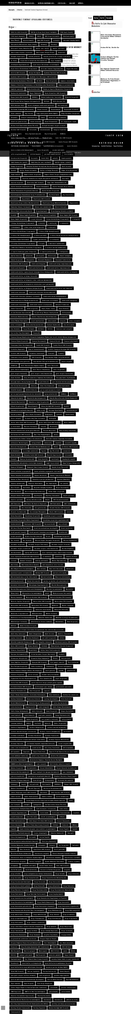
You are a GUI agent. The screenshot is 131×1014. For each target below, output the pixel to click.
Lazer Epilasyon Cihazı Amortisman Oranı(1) (57, 552)
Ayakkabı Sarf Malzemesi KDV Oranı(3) (43, 77)
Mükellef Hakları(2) (45, 617)
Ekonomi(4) (30, 260)
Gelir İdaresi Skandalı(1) (41, 369)
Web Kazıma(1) (15, 951)
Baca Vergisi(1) (51, 81)
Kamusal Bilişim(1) (17, 467)
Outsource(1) (66, 658)
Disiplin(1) (14, 199)
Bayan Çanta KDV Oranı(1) (19, 97)
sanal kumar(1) (29, 715)
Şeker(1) (48, 723)
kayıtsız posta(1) (17, 499)
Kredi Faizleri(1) (67, 528)
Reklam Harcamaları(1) (70, 695)
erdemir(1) (64, 317)
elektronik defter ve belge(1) (67, 272)
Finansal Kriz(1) (55, 341)
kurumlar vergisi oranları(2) (21, 548)
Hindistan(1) (70, 414)
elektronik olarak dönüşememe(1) (54, 296)
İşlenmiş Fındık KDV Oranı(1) (33, 455)
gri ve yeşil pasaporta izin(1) (51, 390)
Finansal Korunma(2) (39, 341)
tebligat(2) (37, 804)
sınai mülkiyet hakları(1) (19, 756)
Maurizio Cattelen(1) (62, 577)
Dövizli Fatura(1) (60, 207)
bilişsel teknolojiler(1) (29, 117)
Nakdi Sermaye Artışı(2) (28, 626)
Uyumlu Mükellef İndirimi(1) (54, 861)
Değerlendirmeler (46, 3)
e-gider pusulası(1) (39, 239)
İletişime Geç (96, 146)
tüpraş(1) (70, 833)
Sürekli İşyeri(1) (34, 788)
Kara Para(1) (15, 487)
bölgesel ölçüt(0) (60, 129)
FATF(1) (50, 329)
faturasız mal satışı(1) (64, 329)
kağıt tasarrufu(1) (53, 463)
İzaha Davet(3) (43, 459)
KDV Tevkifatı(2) (70, 504)
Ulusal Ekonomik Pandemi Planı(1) (64, 853)
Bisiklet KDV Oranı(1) (18, 129)
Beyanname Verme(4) (71, 109)
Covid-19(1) (45, 158)
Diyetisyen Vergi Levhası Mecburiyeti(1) (25, 203)
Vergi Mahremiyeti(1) (72, 910)
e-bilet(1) (41, 223)
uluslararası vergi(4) (18, 861)
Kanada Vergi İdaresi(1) (60, 467)
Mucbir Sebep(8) (67, 605)
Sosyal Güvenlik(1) (46, 768)
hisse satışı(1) (16, 418)
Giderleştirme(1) (63, 386)
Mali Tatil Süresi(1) (56, 569)
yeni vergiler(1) (44, 975)
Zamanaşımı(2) (16, 1012)
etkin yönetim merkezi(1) (34, 325)
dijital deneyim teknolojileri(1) (22, 186)
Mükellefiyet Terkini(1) (19, 621)
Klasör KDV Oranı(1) (56, 512)
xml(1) (65, 951)
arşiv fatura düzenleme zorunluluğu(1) (46, 64)
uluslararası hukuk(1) (53, 857)
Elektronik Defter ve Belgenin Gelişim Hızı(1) (27, 288)
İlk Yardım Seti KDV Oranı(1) (20, 434)
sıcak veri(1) (36, 747)
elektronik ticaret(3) (18, 304)
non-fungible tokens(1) (44, 642)
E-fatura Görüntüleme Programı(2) (23, 231)
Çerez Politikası (24, 145)
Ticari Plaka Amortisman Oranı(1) (37, 825)
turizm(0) (32, 837)
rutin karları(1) (16, 707)
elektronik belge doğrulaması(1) (60, 264)
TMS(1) (74, 825)
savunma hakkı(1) (17, 723)
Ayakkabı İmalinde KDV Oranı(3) (55, 73)
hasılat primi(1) (16, 414)
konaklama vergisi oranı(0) (53, 516)
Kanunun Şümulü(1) (63, 479)
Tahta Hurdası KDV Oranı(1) (60, 792)
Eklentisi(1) (52, 256)
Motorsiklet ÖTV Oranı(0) (63, 601)
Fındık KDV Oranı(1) (43, 345)
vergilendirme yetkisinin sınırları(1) (23, 939)
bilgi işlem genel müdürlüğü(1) (47, 113)
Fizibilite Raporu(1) (18, 349)
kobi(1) (69, 512)
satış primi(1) (66, 719)
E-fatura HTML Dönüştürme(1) (49, 231)
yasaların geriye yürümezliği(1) (57, 967)
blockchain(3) (45, 129)
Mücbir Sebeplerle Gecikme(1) (21, 609)
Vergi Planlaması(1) (37, 918)
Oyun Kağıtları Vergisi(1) (19, 662)
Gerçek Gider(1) (43, 382)
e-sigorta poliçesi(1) (47, 251)
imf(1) (56, 434)
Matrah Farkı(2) (46, 577)
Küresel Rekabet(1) (70, 540)
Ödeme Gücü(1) (33, 646)
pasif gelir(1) (50, 670)
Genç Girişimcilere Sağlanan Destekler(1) (38, 377)
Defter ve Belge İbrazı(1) (49, 170)
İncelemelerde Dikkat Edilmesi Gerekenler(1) (26, 438)
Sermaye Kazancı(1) (34, 735)
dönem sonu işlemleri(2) (43, 207)
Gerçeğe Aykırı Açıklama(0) (65, 377)
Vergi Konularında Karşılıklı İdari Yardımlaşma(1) (27, 910)
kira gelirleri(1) (40, 508)
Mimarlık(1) (15, 593)
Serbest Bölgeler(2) (37, 727)
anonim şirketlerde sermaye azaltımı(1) (57, 56)
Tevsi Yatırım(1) (32, 817)
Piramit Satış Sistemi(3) (50, 674)
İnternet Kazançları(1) (18, 447)
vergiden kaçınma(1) (51, 935)
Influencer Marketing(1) (19, 443)
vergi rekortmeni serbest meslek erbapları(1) (27, 926)
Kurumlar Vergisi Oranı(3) (61, 544)
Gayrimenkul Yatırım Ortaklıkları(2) (45, 361)
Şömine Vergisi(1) (17, 768)
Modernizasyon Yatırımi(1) (62, 593)
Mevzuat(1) (69, 589)
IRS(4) (56, 447)
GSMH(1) (63, 394)
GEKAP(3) (14, 365)
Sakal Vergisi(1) (51, 711)
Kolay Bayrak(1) (16, 516)
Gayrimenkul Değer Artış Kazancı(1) (57, 357)
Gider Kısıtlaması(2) (47, 386)
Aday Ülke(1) (15, 40)
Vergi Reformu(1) (17, 922)
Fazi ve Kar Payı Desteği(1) (20, 333)
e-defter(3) (53, 223)
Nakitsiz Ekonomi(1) (65, 634)
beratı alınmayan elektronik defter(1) (41, 105)
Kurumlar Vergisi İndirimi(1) (38, 544)
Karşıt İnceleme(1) (62, 487)
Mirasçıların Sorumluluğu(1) (32, 593)
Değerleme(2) (15, 174)
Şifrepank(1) (15, 751)
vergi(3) (67, 869)
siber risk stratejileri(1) (20, 747)
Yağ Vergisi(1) (40, 955)
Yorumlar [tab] (109, 18)
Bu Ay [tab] (96, 18)
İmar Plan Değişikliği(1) (42, 434)
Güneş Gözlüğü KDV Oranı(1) (50, 406)
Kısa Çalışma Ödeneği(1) (38, 512)
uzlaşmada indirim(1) (29, 865)
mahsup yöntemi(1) (41, 560)
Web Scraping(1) (29, 951)
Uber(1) (13, 849)
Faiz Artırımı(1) (69, 325)
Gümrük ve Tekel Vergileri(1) (39, 402)
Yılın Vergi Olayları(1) (44, 983)
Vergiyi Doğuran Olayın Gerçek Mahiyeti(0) (26, 943)
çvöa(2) (55, 158)
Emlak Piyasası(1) (17, 308)
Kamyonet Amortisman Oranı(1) (37, 467)
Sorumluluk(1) (32, 768)
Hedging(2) (49, 414)
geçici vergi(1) (67, 361)
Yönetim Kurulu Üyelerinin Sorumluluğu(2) (25, 999)
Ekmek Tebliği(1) (65, 256)
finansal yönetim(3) (71, 341)
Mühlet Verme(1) (51, 613)
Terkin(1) (33, 813)
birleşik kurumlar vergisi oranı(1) (54, 125)
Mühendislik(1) (37, 613)
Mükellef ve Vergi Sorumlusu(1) (67, 617)
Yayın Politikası (48, 145)
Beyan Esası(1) (42, 109)
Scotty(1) (38, 723)
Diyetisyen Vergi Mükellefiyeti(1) (54, 203)
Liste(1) (13, 560)
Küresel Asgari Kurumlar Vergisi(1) (47, 540)
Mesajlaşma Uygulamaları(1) (38, 585)
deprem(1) (65, 178)
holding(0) (52, 418)
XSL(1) (73, 951)
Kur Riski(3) (27, 540)
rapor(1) (47, 690)
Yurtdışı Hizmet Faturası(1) (20, 1008)
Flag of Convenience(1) (36, 349)
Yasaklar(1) (15, 963)
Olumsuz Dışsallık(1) (18, 650)
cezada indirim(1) (58, 150)
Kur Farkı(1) (15, 540)
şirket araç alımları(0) (39, 756)
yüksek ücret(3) (72, 999)
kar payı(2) (64, 483)
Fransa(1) (51, 353)
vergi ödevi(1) (54, 914)
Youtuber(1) (59, 999)
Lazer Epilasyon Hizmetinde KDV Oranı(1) (25, 556)
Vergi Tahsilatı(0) (17, 930)
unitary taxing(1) (35, 861)
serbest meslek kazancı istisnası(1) (23, 731)
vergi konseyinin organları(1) (68, 906)
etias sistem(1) (74, 321)
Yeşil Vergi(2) (29, 983)
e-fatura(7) (52, 227)
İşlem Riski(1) (15, 455)
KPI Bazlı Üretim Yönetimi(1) (20, 528)
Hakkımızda (15, 145)
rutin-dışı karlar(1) (60, 703)
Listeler (61, 3)
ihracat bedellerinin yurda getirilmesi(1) (25, 430)
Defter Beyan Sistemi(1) (28, 170)
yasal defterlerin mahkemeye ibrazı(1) (58, 963)
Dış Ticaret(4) (68, 195)
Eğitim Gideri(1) (16, 256)
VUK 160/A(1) (66, 947)
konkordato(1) (16, 524)
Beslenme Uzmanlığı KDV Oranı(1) (22, 109)
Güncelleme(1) (33, 406)
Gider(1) (34, 386)
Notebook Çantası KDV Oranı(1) (66, 642)
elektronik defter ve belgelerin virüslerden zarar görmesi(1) (32, 284)
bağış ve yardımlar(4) (66, 85)
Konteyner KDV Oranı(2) (33, 524)
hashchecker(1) (72, 410)
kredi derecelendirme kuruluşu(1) (46, 528)
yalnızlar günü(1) (55, 955)
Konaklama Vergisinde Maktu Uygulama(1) (25, 520)
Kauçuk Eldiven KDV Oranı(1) (20, 495)
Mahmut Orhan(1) (26, 560)
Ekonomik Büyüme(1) (45, 260)
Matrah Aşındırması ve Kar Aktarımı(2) (24, 577)
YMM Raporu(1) (16, 991)
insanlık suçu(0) (71, 443)
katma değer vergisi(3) (56, 491)
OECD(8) (44, 646)
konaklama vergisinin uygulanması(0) (56, 520)
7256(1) (31, 36)
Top (3, 1008)
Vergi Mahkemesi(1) (55, 910)
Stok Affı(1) (37, 780)
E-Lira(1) (42, 243)
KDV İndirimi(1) (55, 504)
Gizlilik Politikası (36, 145)
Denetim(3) (15, 178)
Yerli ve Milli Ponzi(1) (54, 979)
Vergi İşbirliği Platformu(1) (36, 894)
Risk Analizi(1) (66, 699)
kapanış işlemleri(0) (18, 483)
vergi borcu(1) (16, 878)
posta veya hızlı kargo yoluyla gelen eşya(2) (47, 682)
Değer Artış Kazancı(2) (69, 170)
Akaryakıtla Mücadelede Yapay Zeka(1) (24, 44)
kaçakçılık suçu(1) (69, 459)
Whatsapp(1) (43, 951)
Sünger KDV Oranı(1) (71, 784)
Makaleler (29, 3)
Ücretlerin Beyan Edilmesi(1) (21, 853)
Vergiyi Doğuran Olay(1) (48, 939)
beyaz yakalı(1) (16, 113)
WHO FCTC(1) (55, 951)
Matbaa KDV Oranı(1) (42, 573)
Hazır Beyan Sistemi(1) (33, 414)
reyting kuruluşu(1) (51, 699)
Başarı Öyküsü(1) (35, 93)
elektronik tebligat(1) (69, 300)
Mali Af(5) (14, 565)
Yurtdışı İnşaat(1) (39, 1008)
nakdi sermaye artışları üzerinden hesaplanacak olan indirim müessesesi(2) (37, 630)
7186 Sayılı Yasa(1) (66, 32)
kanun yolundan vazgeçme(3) (21, 471)
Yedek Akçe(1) (64, 971)
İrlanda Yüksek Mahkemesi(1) (40, 447)
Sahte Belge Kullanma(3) (19, 711)
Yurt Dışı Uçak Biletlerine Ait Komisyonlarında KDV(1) (29, 1004)
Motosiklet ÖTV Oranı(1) (40, 605)
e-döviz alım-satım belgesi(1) (34, 227)
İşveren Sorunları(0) (27, 459)
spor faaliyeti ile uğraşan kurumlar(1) (46, 772)
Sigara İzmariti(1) (39, 751)
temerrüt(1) (63, 808)
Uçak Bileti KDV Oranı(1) (42, 849)
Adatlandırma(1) (68, 36)
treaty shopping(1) (40, 833)
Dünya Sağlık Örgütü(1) (28, 215)
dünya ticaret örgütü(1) (48, 215)
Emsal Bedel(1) (64, 308)
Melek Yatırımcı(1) (33, 581)
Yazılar (13, 138)
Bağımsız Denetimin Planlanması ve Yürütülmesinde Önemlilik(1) (33, 85)
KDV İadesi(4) (15, 504)
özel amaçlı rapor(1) (57, 662)
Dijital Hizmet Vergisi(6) (50, 190)
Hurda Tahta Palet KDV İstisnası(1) (23, 422)
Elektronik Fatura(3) (18, 292)
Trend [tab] (90, 18)
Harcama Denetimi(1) (56, 410)
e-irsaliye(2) (54, 239)
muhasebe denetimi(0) (43, 609)
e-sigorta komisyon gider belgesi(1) (23, 251)
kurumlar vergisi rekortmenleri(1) (46, 548)
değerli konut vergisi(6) (32, 174)
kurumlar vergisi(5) (18, 544)
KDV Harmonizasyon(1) (60, 499)
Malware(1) (70, 569)
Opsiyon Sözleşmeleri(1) (19, 654)
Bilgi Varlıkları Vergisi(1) (70, 113)
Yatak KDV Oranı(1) (17, 971)
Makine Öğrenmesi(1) (59, 560)
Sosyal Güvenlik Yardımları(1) (67, 768)
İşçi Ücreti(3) (54, 451)
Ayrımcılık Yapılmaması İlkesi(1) (22, 81)
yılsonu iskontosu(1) (68, 987)
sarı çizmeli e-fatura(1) (50, 719)
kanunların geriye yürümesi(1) (43, 479)
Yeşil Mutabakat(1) (72, 979)
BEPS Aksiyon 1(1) (59, 101)
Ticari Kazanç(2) (16, 825)
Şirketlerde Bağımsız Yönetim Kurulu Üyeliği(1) (46, 760)
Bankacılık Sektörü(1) (18, 93)
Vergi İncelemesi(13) (40, 890)
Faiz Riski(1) (15, 329)
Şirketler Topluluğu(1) (18, 760)
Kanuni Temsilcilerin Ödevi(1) (60, 475)
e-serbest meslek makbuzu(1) (55, 247)
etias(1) (63, 321)
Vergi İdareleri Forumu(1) (20, 890)
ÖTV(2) (55, 658)
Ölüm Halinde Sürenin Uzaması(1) (62, 646)
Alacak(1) (54, 44)
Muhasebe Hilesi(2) (61, 609)
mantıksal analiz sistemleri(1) (21, 573)
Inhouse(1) (48, 443)
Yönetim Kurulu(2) (44, 996)
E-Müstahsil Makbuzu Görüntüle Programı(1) (26, 247)
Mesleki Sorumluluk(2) (54, 589)
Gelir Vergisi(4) (59, 369)
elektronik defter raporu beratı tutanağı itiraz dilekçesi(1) (32, 272)
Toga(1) (13, 829)
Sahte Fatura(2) (37, 711)
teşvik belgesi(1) (17, 817)
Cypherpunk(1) (66, 158)
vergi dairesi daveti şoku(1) (20, 886)
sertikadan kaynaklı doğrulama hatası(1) (41, 743)
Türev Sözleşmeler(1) (18, 837)
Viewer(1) (14, 947)
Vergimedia (38, 138)
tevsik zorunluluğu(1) (48, 817)
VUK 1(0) (55, 947)
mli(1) (47, 593)
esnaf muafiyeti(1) (37, 321)
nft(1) (62, 638)
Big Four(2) (29, 113)
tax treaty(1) (15, 804)
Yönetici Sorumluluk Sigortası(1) (22, 996)
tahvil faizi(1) (15, 796)
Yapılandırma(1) (16, 959)
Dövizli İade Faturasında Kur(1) (21, 211)
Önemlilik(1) (33, 650)
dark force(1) (66, 166)
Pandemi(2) (50, 666)
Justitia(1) (55, 459)
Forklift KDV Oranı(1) (18, 353)
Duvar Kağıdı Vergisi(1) (19, 219)
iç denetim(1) (15, 426)
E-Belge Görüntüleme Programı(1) (22, 223)
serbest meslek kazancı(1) (56, 727)
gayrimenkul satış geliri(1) (20, 361)
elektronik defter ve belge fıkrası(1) (24, 276)
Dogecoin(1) (74, 203)
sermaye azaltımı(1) (17, 735)
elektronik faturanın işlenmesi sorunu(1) (25, 296)
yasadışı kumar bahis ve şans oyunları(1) (65, 959)
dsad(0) (13, 215)
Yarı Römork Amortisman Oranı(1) (36, 959)
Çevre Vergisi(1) (43, 150)
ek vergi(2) (40, 256)
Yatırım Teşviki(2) (34, 971)
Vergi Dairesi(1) (54, 882)
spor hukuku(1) (68, 772)
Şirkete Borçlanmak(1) (58, 756)
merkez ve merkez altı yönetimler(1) (56, 581)
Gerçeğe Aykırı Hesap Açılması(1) (22, 382)
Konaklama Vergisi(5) (32, 516)
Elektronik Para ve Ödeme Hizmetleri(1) (24, 300)
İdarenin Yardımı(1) (30, 426)
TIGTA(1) (55, 825)
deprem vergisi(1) (17, 182)
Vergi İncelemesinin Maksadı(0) (62, 890)
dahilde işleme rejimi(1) (63, 162)
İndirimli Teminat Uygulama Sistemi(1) (59, 438)
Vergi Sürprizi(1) (66, 926)
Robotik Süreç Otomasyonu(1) (39, 703)
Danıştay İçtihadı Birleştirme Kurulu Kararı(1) (42, 166)
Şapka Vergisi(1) (32, 719)
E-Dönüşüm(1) (15, 227)
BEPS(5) (46, 101)
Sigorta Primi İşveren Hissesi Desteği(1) (63, 751)
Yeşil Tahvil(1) (15, 983)
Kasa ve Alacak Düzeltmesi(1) (35, 491)
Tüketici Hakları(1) (57, 833)
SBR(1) (28, 723)
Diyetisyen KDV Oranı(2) (42, 199)
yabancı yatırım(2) (26, 955)
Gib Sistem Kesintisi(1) (19, 386)
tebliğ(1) (27, 804)
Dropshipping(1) (41, 211)
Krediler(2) (63, 532)
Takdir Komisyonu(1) (31, 796)
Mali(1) (72, 560)
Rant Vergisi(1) (35, 690)
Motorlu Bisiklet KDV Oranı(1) (36, 597)
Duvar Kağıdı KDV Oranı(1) (68, 215)
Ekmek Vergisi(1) (17, 260)
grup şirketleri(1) (51, 394)
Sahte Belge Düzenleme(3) (62, 707)
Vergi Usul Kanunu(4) (18, 935)
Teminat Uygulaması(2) (19, 813)
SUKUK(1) (57, 784)
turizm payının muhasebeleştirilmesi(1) (24, 841)
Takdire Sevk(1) (47, 796)
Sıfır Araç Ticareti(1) (52, 747)
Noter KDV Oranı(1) (17, 646)
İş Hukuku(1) (15, 451)
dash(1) (13, 170)
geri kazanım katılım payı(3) (62, 382)
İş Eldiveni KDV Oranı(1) (70, 447)
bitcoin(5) (33, 129)
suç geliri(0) (34, 784)
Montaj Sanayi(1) (16, 597)
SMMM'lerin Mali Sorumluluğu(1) (22, 764)
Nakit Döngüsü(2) (35, 634)
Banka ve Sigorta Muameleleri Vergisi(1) (57, 89)
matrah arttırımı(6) (60, 573)
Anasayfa (11, 10)
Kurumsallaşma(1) (68, 548)
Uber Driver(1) (25, 849)
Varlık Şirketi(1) (31, 869)
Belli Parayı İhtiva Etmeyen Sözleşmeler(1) (25, 101)
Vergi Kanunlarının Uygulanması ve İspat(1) (52, 898)
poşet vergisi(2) (61, 678)
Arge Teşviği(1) (56, 60)
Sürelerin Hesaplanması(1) (52, 788)
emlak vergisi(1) (32, 308)
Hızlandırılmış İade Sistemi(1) (35, 418)
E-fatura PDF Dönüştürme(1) (20, 235)
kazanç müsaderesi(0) (34, 499)
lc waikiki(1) (47, 556)
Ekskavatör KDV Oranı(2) (19, 264)
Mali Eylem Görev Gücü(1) (30, 565)
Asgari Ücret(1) (72, 68)
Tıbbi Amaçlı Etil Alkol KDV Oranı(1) (41, 821)
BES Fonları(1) (62, 105)
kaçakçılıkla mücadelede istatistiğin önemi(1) (27, 463)
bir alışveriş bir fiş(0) (68, 121)
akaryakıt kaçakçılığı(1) (71, 40)
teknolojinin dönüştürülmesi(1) (22, 808)
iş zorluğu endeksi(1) (30, 451)
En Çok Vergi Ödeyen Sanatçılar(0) (46, 312)
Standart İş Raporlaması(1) (20, 780)
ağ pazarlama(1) (28, 40)
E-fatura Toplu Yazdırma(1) (20, 239)
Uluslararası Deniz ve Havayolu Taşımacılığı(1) (26, 857)
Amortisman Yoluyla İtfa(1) (45, 52)
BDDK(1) (35, 97)
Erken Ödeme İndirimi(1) (19, 321)
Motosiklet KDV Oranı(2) (19, 605)
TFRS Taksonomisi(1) (18, 821)
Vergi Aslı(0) (60, 874)
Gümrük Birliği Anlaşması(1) (36, 398)
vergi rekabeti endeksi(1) (36, 922)
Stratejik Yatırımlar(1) (65, 780)
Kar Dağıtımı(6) (51, 483)
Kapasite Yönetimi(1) (35, 483)
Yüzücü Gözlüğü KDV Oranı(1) (58, 1008)
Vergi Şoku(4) (51, 926)
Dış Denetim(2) (54, 195)
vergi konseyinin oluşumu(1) (45, 906)
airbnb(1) (56, 40)
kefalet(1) (14, 508)
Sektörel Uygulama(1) (18, 727)
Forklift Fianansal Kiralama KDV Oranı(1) (62, 349)
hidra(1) (59, 414)
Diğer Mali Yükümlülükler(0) (57, 182)
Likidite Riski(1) (71, 556)
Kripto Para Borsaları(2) (33, 536)
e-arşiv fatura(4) (36, 219)
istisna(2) (68, 455)
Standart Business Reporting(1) (65, 776)
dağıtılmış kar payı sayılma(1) (41, 162)
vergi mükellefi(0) (39, 914)
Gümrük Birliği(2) (17, 398)
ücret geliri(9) (59, 849)
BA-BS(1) (40, 81)
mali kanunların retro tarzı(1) (53, 565)
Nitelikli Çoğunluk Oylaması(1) (21, 642)
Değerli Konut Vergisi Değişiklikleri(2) (58, 174)
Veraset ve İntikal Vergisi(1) (50, 869)
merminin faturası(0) (18, 585)
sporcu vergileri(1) (17, 776)
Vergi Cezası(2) (39, 882)
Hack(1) (66, 406)
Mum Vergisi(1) (72, 621)
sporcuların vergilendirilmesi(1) (39, 776)
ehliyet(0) (29, 256)
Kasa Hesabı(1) (16, 491)
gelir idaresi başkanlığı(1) (20, 369)
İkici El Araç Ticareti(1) (67, 430)
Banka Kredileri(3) (33, 89)
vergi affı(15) (15, 874)
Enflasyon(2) (66, 312)
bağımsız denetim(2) (68, 81)
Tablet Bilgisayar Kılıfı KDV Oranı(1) (23, 792)
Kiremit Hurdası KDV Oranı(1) (60, 508)
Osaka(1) (62, 654)
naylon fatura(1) (16, 638)
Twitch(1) (75, 845)
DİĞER (80, 3)
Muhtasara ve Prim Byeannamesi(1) (23, 617)
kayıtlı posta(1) (68, 495)
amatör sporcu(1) (59, 48)
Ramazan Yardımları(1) (18, 690)
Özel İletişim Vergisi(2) (19, 666)
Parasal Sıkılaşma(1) (65, 666)
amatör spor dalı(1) (42, 48)
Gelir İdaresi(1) (53, 365)
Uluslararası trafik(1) (72, 857)
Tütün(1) (52, 845)
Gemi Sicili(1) (15, 377)
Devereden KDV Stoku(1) (35, 182)
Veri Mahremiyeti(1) (66, 943)
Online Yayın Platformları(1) (50, 650)
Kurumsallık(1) (16, 552)
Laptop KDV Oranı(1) (31, 552)
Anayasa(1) (61, 52)
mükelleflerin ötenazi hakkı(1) (41, 621)
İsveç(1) (13, 459)
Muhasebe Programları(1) (19, 613)
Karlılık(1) (26, 487)
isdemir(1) (66, 451)
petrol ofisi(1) (33, 674)
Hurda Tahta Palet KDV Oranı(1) (49, 422)
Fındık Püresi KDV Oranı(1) (62, 345)
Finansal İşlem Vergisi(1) (19, 341)
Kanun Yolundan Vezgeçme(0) (21, 475)
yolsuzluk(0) (66, 991)
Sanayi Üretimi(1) (17, 719)
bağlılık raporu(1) (17, 89)
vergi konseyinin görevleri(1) (21, 906)
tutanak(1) (41, 845)
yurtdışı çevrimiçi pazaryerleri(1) (63, 1004)
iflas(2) (43, 426)
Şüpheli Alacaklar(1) (18, 788)
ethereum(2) (52, 321)
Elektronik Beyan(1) (18, 268)
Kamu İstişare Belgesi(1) (71, 463)
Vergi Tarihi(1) (32, 930)
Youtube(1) (47, 999)
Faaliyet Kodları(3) (53, 325)
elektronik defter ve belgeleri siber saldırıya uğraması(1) (31, 280)
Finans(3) (36, 333)
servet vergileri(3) (65, 743)
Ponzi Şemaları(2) (46, 678)
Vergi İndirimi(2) (17, 894)
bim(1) (43, 117)
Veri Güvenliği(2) (50, 943)
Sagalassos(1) (30, 707)
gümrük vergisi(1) (59, 402)
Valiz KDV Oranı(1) (62, 865)
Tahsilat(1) (43, 792)
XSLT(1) (13, 955)
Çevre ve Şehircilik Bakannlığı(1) (22, 150)
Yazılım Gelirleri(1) (49, 971)
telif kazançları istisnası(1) (46, 808)
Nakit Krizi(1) (49, 634)
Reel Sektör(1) (54, 695)
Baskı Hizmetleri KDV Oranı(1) (55, 93)
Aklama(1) (44, 44)
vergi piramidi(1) (69, 914)
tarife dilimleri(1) (62, 796)
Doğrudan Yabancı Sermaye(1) (21, 207)
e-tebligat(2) (63, 251)
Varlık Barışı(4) (16, 869)
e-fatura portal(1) (40, 235)
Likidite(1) (58, 556)
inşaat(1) (58, 443)
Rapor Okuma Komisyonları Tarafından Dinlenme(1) (28, 695)
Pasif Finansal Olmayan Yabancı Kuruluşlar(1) (26, 670)
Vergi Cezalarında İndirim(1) (21, 882)
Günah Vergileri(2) (17, 406)
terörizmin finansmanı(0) (61, 813)
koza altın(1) (63, 524)
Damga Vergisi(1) (17, 166)
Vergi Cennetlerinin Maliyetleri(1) (54, 878)
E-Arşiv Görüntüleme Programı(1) (57, 219)
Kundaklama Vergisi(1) (61, 536)
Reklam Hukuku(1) (17, 699)
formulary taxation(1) (36, 353)
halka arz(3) (41, 410)
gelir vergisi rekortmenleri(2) (41, 373)
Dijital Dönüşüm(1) (42, 186)
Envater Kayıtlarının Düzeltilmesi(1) (44, 317)
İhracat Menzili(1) (49, 430)
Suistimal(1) (46, 784)
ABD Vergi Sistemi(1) (52, 36)
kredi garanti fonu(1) (18, 532)
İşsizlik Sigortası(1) (54, 455)
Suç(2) (23, 784)
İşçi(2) (44, 451)
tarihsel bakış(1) (17, 800)
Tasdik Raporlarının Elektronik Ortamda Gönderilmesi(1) (45, 800)
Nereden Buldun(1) (32, 638)
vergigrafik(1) (66, 935)
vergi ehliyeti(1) (54, 886)
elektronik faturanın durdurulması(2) (42, 292)
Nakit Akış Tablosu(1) (18, 634)
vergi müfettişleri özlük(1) (20, 914)
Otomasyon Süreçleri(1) (19, 658)
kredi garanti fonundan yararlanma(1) (43, 532)
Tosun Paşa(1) (64, 829)
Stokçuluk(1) (49, 780)
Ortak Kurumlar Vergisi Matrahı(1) (43, 654)
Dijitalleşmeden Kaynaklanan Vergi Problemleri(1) (28, 195)
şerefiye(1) (67, 731)
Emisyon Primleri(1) (62, 304)
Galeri (72, 3)
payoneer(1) (71, 670)
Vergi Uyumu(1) (35, 935)
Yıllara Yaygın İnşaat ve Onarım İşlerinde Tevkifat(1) (29, 987)
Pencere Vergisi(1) (17, 674)
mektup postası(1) (17, 581)
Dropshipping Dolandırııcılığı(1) (62, 211)
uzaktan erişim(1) (74, 861)
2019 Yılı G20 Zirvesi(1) (19, 32)
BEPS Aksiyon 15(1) (17, 105)
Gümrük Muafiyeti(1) (18, 402)
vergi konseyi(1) (63, 902)
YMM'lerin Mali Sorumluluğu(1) (35, 991)
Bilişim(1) (14, 117)
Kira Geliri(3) (26, 508)
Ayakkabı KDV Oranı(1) (18, 77)
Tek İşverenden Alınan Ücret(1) (55, 804)
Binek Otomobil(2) (51, 121)
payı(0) (61, 670)
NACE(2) (13, 626)
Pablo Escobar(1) (37, 666)
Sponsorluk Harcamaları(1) (20, 772)
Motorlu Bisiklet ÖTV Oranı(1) (60, 597)
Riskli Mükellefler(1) (18, 703)
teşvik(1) (76, 813)
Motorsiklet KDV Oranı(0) (42, 601)
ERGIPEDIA (15, 2)
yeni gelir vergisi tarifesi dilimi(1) (23, 975)
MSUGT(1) (55, 605)
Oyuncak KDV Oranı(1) (39, 662)
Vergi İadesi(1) (68, 886)
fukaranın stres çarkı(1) (19, 357)
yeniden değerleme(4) (61, 975)
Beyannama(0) (55, 109)
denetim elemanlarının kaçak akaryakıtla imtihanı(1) (40, 178)
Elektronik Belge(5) (38, 264)
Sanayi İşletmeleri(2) (62, 715)
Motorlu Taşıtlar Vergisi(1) (20, 601)
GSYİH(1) (73, 394)
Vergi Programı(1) (71, 918)
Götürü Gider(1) (31, 390)
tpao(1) (74, 829)
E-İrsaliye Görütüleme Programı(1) (23, 243)
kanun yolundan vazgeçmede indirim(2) (47, 471)
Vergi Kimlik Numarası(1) (45, 902)
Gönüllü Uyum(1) (16, 390)
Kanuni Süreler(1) (41, 475)
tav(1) (71, 800)
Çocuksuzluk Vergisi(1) (19, 158)
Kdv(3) (47, 499)
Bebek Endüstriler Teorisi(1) (51, 97)
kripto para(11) (16, 536)
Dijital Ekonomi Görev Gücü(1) (63, 186)
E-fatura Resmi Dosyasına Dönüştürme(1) (64, 235)
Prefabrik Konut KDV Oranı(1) (21, 686)
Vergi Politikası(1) (54, 918)
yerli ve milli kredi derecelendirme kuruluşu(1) (27, 979)
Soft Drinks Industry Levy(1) (60, 764)
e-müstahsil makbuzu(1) (56, 243)
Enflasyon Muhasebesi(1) (19, 317)
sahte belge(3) (44, 707)
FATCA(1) (41, 329)
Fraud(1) (61, 353)
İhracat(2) (53, 426)
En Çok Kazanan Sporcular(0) (21, 312)
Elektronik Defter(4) (35, 268)
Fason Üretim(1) (28, 329)
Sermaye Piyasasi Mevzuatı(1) (59, 739)
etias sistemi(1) (16, 325)
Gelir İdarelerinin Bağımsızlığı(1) (32, 365)
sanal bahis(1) (16, 715)
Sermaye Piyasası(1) (52, 735)
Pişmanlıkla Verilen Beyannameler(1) (23, 678)
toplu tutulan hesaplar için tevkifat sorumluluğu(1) (38, 829)
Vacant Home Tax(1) (46, 865)
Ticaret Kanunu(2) (63, 821)
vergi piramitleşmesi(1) (19, 918)
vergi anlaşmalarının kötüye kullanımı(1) (38, 874)
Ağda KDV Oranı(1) (43, 40)
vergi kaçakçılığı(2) (56, 894)
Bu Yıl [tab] (102, 18)
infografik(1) (36, 443)
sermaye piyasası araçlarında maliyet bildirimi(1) (28, 739)
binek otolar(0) (35, 121)
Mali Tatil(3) (41, 569)
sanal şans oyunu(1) (45, 715)
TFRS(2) (62, 817)
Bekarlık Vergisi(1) (71, 97)
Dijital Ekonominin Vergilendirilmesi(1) (24, 190)
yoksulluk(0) (53, 991)
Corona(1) (34, 158)
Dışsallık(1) (26, 199)
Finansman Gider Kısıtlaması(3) (22, 345)
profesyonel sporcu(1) (63, 686)
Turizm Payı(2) (44, 837)
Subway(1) (14, 784)
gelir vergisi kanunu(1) (19, 373)
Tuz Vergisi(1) (64, 845)
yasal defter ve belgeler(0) (31, 963)
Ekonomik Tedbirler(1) (63, 260)
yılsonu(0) (54, 987)
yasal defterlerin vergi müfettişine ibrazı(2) (26, 967)
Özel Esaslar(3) (73, 662)
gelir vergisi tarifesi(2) (64, 373)
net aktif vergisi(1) (49, 638)
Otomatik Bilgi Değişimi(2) (40, 658)
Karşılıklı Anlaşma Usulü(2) (43, 487)
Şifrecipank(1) (68, 747)
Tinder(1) (65, 825)
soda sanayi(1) (41, 764)
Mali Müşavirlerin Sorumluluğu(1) (22, 569)
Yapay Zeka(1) (69, 955)
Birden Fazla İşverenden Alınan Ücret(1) (24, 125)
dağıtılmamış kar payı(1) (19, 162)
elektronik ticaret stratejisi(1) (41, 304)
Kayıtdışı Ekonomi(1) (53, 495)
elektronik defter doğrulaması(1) (58, 268)
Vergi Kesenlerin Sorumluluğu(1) (22, 902)
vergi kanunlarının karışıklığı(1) (22, 898)
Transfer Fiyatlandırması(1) (20, 833)
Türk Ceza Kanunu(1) (49, 841)
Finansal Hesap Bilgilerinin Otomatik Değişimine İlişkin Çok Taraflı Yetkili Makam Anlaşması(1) (43, 337)
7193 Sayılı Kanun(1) (18, 36)
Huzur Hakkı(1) (69, 422)
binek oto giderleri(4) (19, 121)
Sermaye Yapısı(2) (17, 743)
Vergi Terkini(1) (66, 930)
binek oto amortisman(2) (57, 117)
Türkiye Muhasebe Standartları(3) (22, 845)
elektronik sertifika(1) (50, 300)
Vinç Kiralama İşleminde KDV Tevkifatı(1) (35, 947)
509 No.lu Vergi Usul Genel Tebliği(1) (44, 32)
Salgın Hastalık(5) (67, 711)
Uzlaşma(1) (14, 865)
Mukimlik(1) (60, 621)
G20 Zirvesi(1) (37, 357)
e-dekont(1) (64, 223)
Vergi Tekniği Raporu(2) (49, 930)
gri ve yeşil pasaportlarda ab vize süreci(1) (26, 394)
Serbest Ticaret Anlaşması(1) (50, 731)
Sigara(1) (26, 751)
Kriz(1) (48, 536)
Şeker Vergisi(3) (60, 723)
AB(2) (39, 36)
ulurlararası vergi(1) (42, 853)
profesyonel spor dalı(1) (43, 686)
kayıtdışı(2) (38, 495)
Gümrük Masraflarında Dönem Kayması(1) (63, 398)
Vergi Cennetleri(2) (32, 878)
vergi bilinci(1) (73, 874)
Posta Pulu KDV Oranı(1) (19, 682)
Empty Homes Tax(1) (48, 308)
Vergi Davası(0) (39, 886)
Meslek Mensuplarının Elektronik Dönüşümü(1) (27, 589)
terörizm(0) (44, 813)
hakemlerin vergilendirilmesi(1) (22, 410)
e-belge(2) (76, 219)
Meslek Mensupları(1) (59, 585)
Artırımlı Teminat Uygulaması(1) (52, 68)
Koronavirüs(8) (50, 524)
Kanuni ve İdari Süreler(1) (20, 479)
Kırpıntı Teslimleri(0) (18, 512)
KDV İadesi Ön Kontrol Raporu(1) (35, 504)
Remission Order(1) (33, 699)
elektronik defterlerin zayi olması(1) (59, 288)
